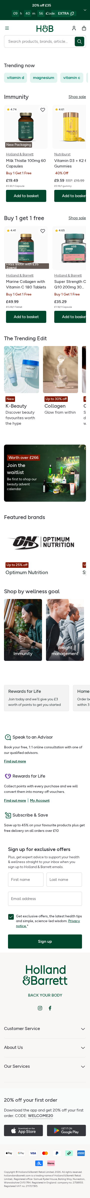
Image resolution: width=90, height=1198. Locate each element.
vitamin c (71, 77)
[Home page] (45, 28)
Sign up (45, 941)
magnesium (43, 77)
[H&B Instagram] (40, 1008)
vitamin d (15, 77)
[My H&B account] (74, 28)
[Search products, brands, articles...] (80, 41)
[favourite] (43, 110)
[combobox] (39, 41)
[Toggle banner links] (85, 10)
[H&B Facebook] (50, 1008)
